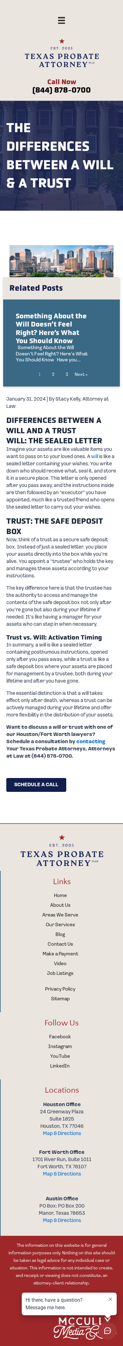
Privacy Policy (60, 989)
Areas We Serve (60, 915)
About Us (60, 905)
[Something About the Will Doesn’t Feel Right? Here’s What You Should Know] (61, 338)
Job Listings (60, 973)
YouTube (60, 1056)
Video (60, 963)
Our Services (60, 924)
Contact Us (60, 944)
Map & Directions (62, 1133)
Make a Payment (60, 954)
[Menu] (61, 20)
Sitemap (60, 999)
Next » (81, 374)
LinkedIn (60, 1066)
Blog (60, 934)
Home (60, 895)
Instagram (60, 1046)
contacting (90, 741)
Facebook (60, 1037)
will (94, 456)
